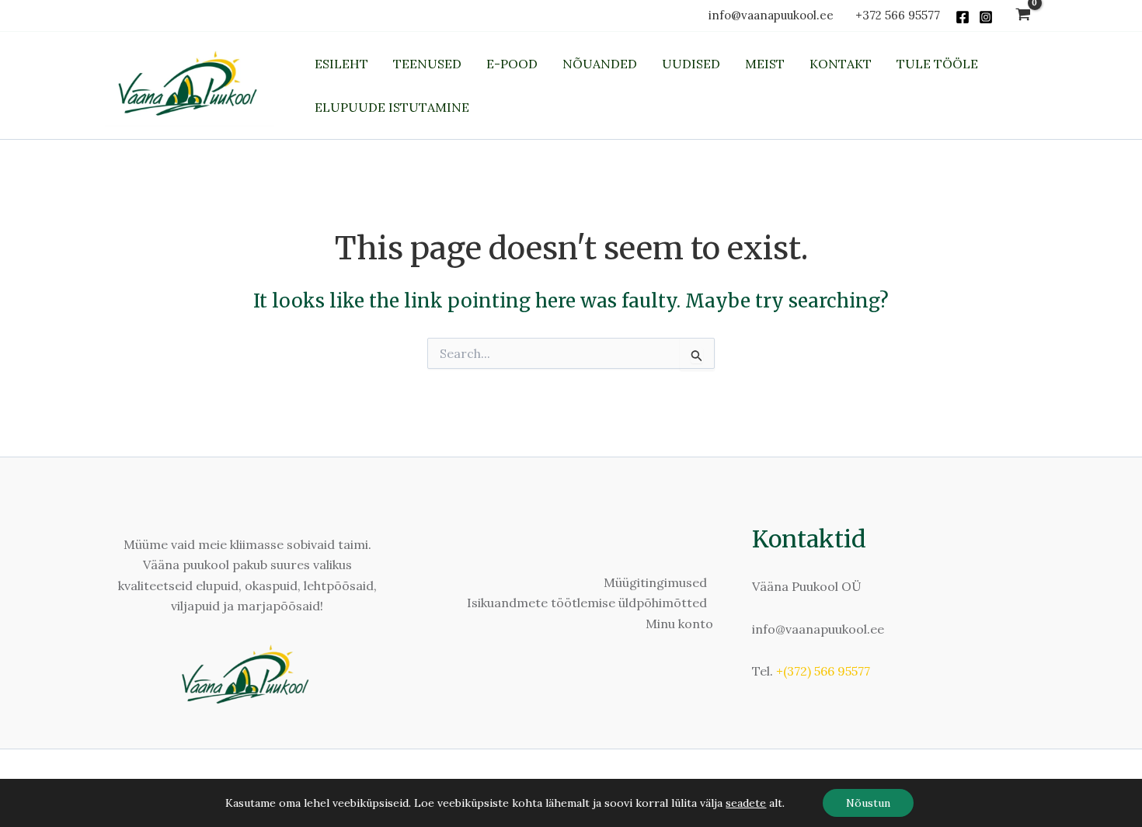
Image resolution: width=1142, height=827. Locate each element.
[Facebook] (963, 17)
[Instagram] (986, 17)
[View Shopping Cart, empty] (1022, 16)
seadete (746, 803)
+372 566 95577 (897, 15)
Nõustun (868, 803)
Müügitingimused (655, 582)
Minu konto (679, 623)
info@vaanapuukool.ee (774, 15)
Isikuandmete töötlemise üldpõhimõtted (587, 602)
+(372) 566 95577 (823, 671)
